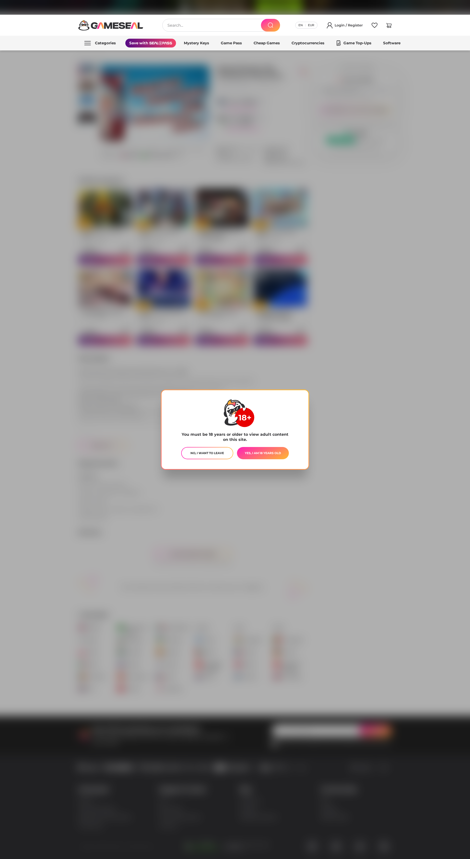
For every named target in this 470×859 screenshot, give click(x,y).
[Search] (270, 25)
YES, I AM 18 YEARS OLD (263, 453)
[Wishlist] (374, 26)
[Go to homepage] (110, 25)
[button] (389, 26)
